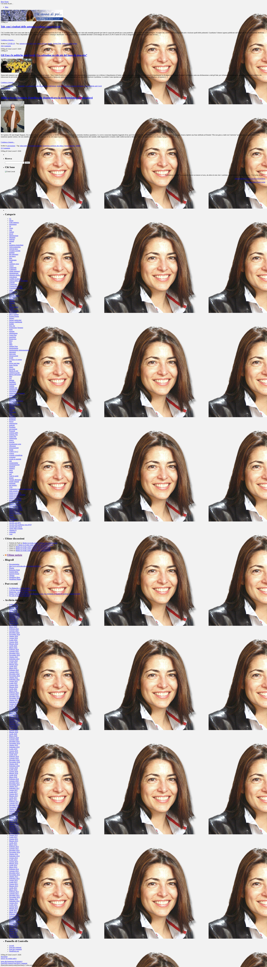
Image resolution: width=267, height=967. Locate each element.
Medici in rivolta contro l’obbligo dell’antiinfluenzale (40, 543)
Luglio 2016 (13, 815)
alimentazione (13, 236)
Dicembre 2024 (14, 632)
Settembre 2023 (14, 659)
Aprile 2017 (13, 798)
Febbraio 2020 (14, 738)
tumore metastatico (15, 513)
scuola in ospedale (15, 459)
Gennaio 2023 (14, 672)
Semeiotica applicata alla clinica (53, 146)
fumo (11, 329)
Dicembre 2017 (14, 783)
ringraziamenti (14, 448)
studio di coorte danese (69, 43)
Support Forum (14, 574)
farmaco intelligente (15, 322)
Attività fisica (13, 249)
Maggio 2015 (13, 841)
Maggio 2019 (13, 753)
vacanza (11, 517)
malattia (11, 386)
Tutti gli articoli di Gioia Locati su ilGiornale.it (250, 178)
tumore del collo (14, 511)
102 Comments (6, 46)
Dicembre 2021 (14, 696)
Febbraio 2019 (14, 756)
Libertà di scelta (14, 373)
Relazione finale (14, 570)
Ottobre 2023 (13, 657)
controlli (12, 282)
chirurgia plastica (14, 275)
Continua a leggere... (7, 40)
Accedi (11, 945)
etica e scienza (14, 314)
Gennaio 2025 (14, 631)
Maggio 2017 (13, 796)
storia (11, 470)
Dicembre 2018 (14, 760)
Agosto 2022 (13, 681)
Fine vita (12, 326)
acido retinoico (14, 222)
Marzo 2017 (13, 800)
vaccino (11, 521)
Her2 (11, 341)
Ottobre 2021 (13, 700)
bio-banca (12, 256)
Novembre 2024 (14, 634)
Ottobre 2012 (13, 899)
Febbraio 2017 (14, 801)
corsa (11, 290)
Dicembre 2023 (14, 653)
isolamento (21, 86)
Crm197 (12, 294)
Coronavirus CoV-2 (15, 286)
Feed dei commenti (15, 949)
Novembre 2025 (14, 616)
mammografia (13, 389)
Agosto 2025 (13, 619)
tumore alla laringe (15, 506)
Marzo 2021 (13, 713)
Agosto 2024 (13, 638)
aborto (11, 221)
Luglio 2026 (13, 604)
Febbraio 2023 (14, 670)
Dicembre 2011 (14, 918)
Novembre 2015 (14, 830)
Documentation (14, 564)
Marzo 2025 (13, 627)
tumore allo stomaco (15, 510)
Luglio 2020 (13, 728)
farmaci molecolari (15, 320)
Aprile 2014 (13, 865)
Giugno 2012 (13, 907)
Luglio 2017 (13, 792)
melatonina (12, 395)
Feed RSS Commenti (20, 963)
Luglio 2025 (13, 621)
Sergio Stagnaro (69, 146)
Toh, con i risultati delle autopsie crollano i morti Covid (30, 26)
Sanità (11, 450)
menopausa (13, 399)
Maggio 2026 (13, 608)
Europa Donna (14, 316)
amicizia (12, 239)
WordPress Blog (14, 577)
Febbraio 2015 (14, 846)
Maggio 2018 (13, 773)
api (10, 243)
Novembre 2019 (14, 743)
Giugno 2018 (13, 771)
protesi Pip (12, 436)
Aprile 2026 (13, 610)
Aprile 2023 (13, 666)
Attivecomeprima (15, 247)
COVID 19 (11, 43)
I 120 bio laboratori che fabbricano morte (22, 590)
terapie (11, 478)
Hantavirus (12, 339)
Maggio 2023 (13, 664)
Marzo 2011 (13, 935)
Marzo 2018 (13, 777)
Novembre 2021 (14, 698)
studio (11, 472)
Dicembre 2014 (14, 850)
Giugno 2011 (13, 929)
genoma (11, 331)
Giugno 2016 (13, 816)
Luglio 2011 (13, 927)
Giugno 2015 (13, 839)
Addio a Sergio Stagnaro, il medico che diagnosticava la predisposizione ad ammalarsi (47, 97)
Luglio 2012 (13, 905)
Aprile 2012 (13, 910)
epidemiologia (13, 311)
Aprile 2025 (13, 625)
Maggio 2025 (13, 623)
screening (12, 457)
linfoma (11, 380)
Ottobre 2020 (13, 723)
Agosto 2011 (13, 925)
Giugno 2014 (13, 861)
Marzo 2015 (13, 845)
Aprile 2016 (13, 820)
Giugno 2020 (13, 730)
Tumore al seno (14, 502)
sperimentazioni (14, 465)
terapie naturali (14, 481)
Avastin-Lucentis (14, 251)
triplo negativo (14, 491)
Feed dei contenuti (15, 947)
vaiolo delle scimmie (16, 528)
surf (10, 474)
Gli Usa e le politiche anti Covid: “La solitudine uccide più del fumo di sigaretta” (44, 55)
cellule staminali (14, 271)
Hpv (10, 343)
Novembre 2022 (14, 676)
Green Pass (13, 335)
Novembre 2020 (14, 721)
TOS (10, 487)
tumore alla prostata (15, 508)
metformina (13, 403)
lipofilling (12, 382)
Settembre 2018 (14, 766)
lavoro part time (14, 363)
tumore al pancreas (15, 498)
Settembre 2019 (14, 747)
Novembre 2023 (14, 655)
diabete (11, 299)
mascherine (13, 391)
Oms (10, 414)
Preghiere (12, 427)
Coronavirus (13, 284)
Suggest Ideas (13, 572)
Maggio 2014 (13, 863)
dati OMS (12, 297)
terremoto (12, 483)
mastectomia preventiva (17, 393)
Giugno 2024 (13, 642)
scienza (11, 453)
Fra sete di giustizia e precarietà (19, 596)
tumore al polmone (15, 500)
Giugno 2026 (13, 606)
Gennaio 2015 (14, 848)
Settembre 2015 (14, 833)
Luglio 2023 (13, 663)
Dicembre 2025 (14, 614)
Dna (10, 305)
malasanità (12, 384)
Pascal (11, 421)
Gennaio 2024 (14, 651)
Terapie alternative (15, 480)
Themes (11, 575)
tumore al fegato (14, 496)
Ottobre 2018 (13, 764)
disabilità (12, 301)
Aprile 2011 (13, 933)
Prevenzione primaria (35, 146)
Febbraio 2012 (14, 914)
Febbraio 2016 (14, 824)
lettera (11, 367)
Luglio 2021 (13, 706)
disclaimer (4, 957)
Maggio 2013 (13, 886)
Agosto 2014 (13, 858)
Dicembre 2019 (14, 741)
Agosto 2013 (13, 880)
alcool (11, 234)
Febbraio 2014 (14, 869)
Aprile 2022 (13, 689)
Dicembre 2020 (14, 719)
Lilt (10, 378)
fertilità (11, 324)
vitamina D (12, 530)
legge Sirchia (13, 365)
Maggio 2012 (13, 908)
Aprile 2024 (13, 646)
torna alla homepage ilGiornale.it (11, 961)
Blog (6, 7)
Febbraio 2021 (14, 715)
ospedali (12, 416)
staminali (12, 466)
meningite (12, 397)
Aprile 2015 (13, 843)
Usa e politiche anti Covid (93, 86)
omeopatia (12, 412)
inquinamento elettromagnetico (19, 350)
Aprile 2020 (13, 734)
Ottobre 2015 (13, 831)
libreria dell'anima (15, 374)
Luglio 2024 (13, 640)
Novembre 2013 (14, 875)
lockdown (60, 86)
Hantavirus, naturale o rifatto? (19, 592)
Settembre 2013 (14, 878)
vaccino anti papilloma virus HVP (20, 525)
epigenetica (13, 313)
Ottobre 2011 (13, 922)
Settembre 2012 (14, 901)
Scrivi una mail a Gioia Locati (255, 182)
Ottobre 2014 (13, 854)
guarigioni (12, 337)
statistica (12, 468)
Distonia (12, 303)
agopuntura (13, 224)
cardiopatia (12, 267)
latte (10, 361)
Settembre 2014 (14, 856)
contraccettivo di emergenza (18, 281)
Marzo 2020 (13, 736)
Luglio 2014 (13, 860)
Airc (10, 230)
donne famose (13, 307)
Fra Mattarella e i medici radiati (19, 588)
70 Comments (5, 88)
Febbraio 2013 (14, 892)
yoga (10, 534)
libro (10, 376)
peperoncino (13, 423)
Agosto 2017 (13, 790)
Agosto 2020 (13, 726)
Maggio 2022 (13, 687)
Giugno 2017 (13, 794)
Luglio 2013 (13, 882)
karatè (11, 358)
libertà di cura (13, 371)
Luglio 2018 (13, 770)
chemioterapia (13, 273)
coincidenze (13, 277)
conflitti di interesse (15, 279)
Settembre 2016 (14, 811)
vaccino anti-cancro (15, 527)
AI (10, 226)
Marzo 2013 (13, 890)
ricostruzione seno (15, 444)
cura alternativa (14, 296)
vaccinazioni (13, 519)
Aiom (11, 228)
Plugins (11, 568)
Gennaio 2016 (14, 826)
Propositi (12, 431)
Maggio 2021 (13, 709)
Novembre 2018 (14, 762)
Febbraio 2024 (14, 649)
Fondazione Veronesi (16, 328)
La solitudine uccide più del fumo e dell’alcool (41, 86)
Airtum (11, 232)
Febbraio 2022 (14, 693)
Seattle (50, 43)
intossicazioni (13, 356)
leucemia (12, 369)
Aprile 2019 (13, 754)
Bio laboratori (13, 254)
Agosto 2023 (13, 661)
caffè (10, 262)
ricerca (11, 440)
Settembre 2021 (14, 702)
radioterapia (13, 438)
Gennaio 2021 (14, 717)
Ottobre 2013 (13, 877)
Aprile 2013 (13, 888)
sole (10, 461)
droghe (11, 309)
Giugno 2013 (13, 884)
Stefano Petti (57, 43)
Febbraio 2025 (14, 629)
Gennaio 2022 (14, 694)
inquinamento (13, 348)
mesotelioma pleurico (16, 401)
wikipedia (12, 532)
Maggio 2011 (13, 931)
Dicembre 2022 (14, 674)
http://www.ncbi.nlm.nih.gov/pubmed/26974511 (25, 566)
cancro (11, 266)
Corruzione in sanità (15, 288)
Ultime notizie (14, 555)
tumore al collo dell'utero (17, 495)
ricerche (11, 442)
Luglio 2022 (13, 683)
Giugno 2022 (13, 685)
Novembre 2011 (14, 920)
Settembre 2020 (14, 724)
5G (10, 219)
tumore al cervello (15, 493)
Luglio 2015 (13, 837)
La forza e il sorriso (15, 359)
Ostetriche (12, 418)
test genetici (13, 485)
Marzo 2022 (13, 691)
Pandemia (12, 420)
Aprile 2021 (13, 711)
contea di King (42, 43)
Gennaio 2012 (14, 916)
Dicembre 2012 (14, 895)
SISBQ (78, 146)
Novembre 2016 (14, 807)
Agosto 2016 (13, 813)
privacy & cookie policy (9, 958)
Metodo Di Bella (14, 404)
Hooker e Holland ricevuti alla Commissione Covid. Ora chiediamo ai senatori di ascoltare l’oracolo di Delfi (44, 594)
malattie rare (13, 388)
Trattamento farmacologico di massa (21, 489)
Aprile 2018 (13, 775)
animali (11, 241)
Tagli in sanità (13, 476)
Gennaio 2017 (14, 803)
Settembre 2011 (14, 923)
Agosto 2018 (13, 768)
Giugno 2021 (13, 708)
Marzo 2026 (13, 612)
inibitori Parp (13, 346)
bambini (11, 252)
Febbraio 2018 (14, 779)
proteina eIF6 (13, 433)
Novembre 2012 (14, 897)
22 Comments (5, 148)
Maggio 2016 (13, 818)
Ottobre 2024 (13, 636)
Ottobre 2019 (13, 745)
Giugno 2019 (13, 751)
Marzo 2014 (13, 867)
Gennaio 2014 (14, 871)
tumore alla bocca (15, 504)
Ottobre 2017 (13, 786)
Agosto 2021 (13, 704)
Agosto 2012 (13, 903)
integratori (12, 352)
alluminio (12, 237)
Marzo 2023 (13, 668)
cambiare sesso (14, 264)
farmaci (11, 318)
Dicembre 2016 (14, 805)
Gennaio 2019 (14, 758)
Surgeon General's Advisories (74, 86)
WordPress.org (14, 951)
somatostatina (13, 463)
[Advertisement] (20, 198)
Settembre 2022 (14, 679)
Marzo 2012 (13, 912)
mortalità (10, 86)
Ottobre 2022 (13, 678)
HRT (11, 344)
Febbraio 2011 (14, 937)
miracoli (11, 406)
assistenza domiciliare (16, 245)
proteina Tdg (13, 435)
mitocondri (23, 146)
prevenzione (11, 146)
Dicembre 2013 (14, 873)
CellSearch (12, 269)
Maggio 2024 (13, 644)
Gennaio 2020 (14, 739)
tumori (11, 515)
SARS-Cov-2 (13, 451)
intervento (12, 354)
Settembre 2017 (14, 788)
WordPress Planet (15, 579)
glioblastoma (13, 333)
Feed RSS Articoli (7, 963)
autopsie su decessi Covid (27, 43)
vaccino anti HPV (15, 523)
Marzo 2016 (13, 822)
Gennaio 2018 (14, 781)
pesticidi (12, 425)
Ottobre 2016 (13, 809)
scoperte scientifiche (15, 455)
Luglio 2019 (13, 749)
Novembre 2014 (14, 852)
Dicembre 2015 (14, 828)
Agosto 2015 (13, 835)
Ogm (11, 410)
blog (10, 258)
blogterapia (12, 260)
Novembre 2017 (14, 785)
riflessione (12, 446)
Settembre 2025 (14, 617)
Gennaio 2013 (14, 893)
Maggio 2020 (13, 732)
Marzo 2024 (13, 647)
